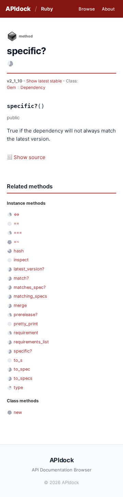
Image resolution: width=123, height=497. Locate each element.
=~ (16, 241)
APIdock (18, 8)
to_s (18, 360)
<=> (16, 214)
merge (20, 305)
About (108, 9)
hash (19, 250)
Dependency (32, 87)
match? (21, 278)
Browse (87, 9)
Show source (29, 157)
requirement (26, 332)
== (16, 223)
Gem (11, 87)
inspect (21, 259)
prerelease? (25, 314)
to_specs (23, 378)
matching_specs (30, 296)
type (18, 387)
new (18, 412)
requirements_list (31, 341)
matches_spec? (29, 287)
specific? (23, 351)
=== (18, 232)
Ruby (47, 9)
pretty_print (26, 323)
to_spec (22, 369)
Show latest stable (44, 80)
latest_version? (29, 268)
